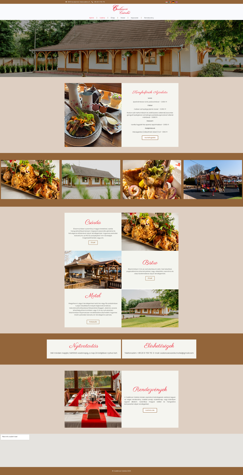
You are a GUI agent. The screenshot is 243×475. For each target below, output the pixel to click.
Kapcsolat (134, 18)
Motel (123, 18)
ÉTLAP (93, 242)
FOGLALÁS (93, 322)
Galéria (102, 18)
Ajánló (91, 18)
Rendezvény (149, 18)
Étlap (113, 18)
